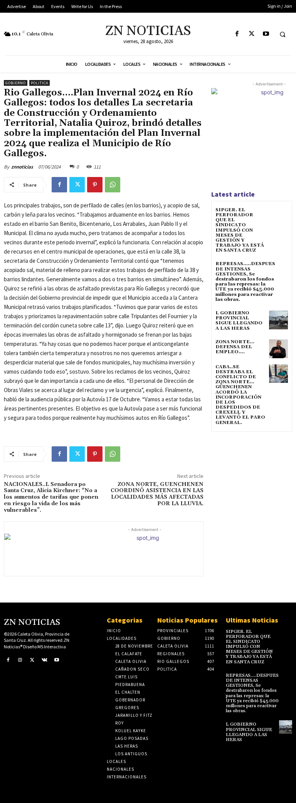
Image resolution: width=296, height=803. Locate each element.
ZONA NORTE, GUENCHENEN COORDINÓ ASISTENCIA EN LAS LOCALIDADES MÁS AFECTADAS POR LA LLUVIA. (157, 494)
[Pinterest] (95, 184)
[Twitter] (251, 34)
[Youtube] (266, 34)
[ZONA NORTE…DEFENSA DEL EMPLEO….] (278, 348)
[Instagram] (20, 660)
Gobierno (15, 82)
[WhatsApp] (112, 184)
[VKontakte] (44, 660)
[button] (282, 34)
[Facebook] (237, 34)
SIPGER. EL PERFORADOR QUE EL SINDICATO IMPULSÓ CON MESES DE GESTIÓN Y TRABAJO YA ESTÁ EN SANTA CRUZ (239, 230)
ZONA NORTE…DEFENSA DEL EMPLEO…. (234, 347)
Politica (39, 82)
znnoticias (22, 167)
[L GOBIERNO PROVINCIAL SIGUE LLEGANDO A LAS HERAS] (278, 320)
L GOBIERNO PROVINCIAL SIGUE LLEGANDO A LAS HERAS (238, 320)
